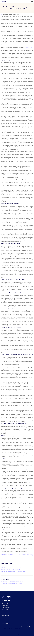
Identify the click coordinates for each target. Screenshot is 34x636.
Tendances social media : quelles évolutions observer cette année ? (12, 583)
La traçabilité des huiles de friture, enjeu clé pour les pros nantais (11, 567)
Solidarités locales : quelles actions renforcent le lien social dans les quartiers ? (13, 571)
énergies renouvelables (29, 47)
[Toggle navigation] (32, 1)
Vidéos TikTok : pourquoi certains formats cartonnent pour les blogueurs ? (13, 581)
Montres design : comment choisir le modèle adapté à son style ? (26, 555)
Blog (1, 14)
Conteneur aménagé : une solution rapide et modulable (10, 566)
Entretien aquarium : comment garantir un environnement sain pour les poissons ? (14, 573)
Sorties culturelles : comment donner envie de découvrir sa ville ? (8, 555)
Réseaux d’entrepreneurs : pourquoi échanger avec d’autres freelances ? (12, 587)
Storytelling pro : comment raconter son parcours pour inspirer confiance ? (13, 585)
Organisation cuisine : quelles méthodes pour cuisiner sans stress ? (11, 569)
